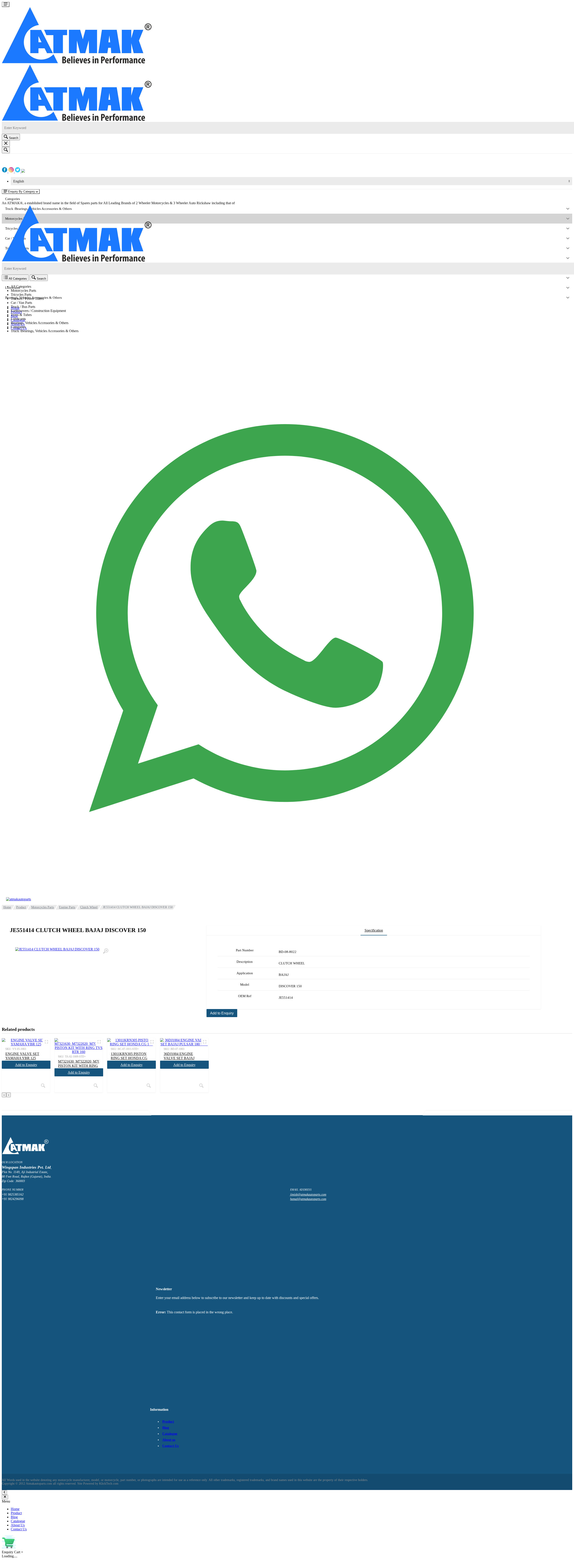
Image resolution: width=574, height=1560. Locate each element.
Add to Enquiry (222, 1013)
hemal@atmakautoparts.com (308, 1199)
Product (21, 907)
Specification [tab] (374, 930)
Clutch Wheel (89, 907)
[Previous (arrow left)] (8, 780)
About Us (18, 1525)
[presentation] (4, 1095)
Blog (165, 1427)
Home (7, 907)
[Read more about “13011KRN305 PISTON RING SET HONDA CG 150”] (149, 1086)
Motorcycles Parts (42, 907)
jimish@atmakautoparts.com (308, 1194)
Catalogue (169, 1433)
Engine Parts (67, 907)
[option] (291, 303)
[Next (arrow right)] (566, 780)
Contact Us (170, 1446)
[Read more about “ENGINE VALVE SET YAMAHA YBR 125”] (43, 1086)
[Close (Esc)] (569, 5)
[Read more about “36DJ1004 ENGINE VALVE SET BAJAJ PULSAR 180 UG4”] (201, 1086)
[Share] (559, 5)
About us (168, 1440)
